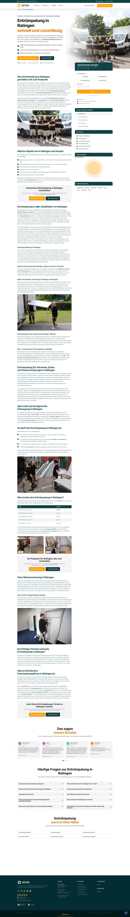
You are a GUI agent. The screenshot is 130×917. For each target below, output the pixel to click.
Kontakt (60, 5)
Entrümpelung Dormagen (57, 836)
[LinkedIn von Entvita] (24, 891)
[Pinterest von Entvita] (30, 891)
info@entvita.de (100, 1)
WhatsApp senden (38, 198)
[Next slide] (116, 748)
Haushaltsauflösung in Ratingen (55, 98)
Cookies (105, 912)
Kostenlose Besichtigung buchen (28, 58)
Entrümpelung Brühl (23, 836)
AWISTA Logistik (54, 416)
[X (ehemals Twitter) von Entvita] (21, 891)
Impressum (90, 912)
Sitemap (110, 912)
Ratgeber (53, 5)
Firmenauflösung (42, 100)
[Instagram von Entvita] (27, 891)
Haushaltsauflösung (82, 116)
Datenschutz (96, 912)
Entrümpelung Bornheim (89, 832)
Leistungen (44, 5)
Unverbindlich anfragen (105, 5)
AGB (101, 912)
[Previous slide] (14, 748)
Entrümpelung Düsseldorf (89, 836)
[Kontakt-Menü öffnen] (126, 913)
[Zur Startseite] (23, 6)
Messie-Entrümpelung (58, 100)
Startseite (36, 5)
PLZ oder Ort (80, 84)
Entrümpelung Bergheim (24, 832)
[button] (60, 760)
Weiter (92, 91)
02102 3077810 (110, 1)
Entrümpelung (80, 884)
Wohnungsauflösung (83, 120)
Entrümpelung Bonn (56, 832)
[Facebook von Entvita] (18, 891)
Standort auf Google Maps (63, 892)
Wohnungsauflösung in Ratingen (26, 100)
